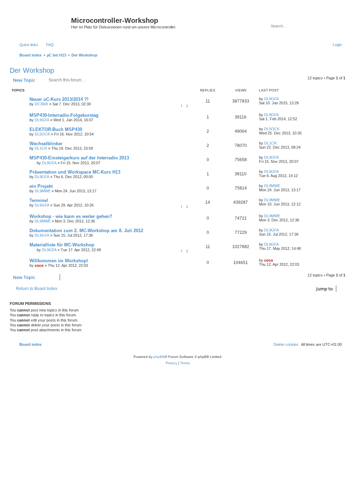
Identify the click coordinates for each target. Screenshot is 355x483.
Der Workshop (32, 70)
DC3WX (41, 104)
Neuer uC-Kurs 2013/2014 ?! (58, 99)
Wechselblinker (45, 143)
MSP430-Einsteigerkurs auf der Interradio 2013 (79, 157)
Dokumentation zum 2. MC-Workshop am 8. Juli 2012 (86, 230)
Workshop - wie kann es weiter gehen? (70, 216)
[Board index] (41, 22)
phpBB (159, 357)
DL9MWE (43, 191)
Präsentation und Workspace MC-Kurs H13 (74, 172)
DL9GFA (271, 99)
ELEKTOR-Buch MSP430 (55, 129)
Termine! (38, 200)
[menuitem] (47, 45)
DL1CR (41, 148)
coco (39, 265)
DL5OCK (42, 134)
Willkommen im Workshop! (58, 260)
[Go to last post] (282, 99)
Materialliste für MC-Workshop (61, 244)
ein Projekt (41, 186)
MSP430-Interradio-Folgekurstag (63, 115)
